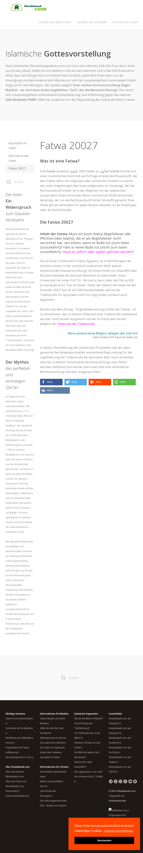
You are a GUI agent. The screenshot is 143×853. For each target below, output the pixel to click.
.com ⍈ (29, 757)
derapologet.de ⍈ (15, 757)
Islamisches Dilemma (92, 22)
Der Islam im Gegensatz (52, 747)
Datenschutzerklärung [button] (118, 830)
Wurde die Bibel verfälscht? (88, 718)
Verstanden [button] (104, 840)
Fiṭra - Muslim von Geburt (53, 805)
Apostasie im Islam (17, 145)
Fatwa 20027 (17, 168)
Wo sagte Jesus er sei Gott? (88, 771)
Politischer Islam (124, 22)
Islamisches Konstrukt (55, 22)
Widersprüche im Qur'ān (53, 737)
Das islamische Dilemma (53, 742)
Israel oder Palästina (51, 752)
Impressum (12, 791)
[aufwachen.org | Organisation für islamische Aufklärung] (123, 815)
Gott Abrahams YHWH (21, 100)
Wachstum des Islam (19, 158)
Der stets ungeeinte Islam (53, 800)
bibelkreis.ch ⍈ (13, 737)
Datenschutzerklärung (17, 795)
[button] (51, 382)
